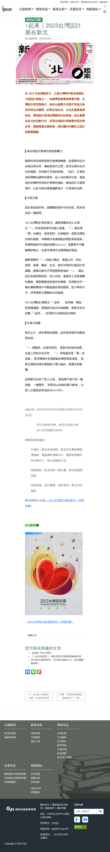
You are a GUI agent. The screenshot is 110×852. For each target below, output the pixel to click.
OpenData (36, 788)
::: (16, 8)
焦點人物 (35, 741)
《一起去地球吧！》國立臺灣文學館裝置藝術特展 (56, 656)
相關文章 (32, 635)
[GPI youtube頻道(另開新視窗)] (86, 819)
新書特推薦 (10, 737)
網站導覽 (64, 2)
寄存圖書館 (10, 782)
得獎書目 (35, 792)
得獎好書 (35, 733)
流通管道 (75, 9)
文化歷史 (61, 741)
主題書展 (35, 737)
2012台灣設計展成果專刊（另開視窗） (51, 621)
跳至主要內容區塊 (8, 1)
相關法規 (35, 778)
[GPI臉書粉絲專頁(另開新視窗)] (77, 819)
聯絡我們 (104, 2)
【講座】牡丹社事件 (41, 653)
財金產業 (61, 753)
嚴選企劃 (59, 9)
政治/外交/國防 (64, 757)
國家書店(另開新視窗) (15, 774)
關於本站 (75, 2)
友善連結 (35, 782)
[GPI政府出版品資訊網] (7, 9)
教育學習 (61, 745)
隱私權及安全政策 (89, 2)
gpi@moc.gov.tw (60, 829)
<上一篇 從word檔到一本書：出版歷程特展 (39, 696)
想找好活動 (10, 733)
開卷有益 (42, 9)
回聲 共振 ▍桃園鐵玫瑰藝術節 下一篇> (71, 696)
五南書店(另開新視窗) (15, 778)
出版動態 (25, 9)
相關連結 (92, 9)
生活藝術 (61, 737)
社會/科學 (62, 749)
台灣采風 (61, 733)
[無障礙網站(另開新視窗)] (80, 827)
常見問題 (35, 774)
